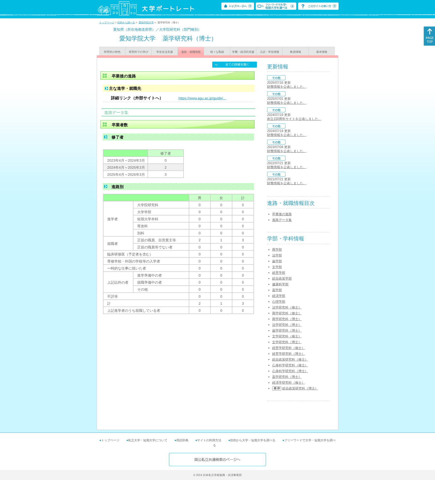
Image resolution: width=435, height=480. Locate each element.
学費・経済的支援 (243, 51)
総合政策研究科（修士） (290, 359)
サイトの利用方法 (209, 440)
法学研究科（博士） (287, 325)
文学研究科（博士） (287, 342)
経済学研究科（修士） (288, 382)
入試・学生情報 (269, 51)
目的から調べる (126, 22)
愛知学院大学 (146, 22)
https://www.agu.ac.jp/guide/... (202, 98)
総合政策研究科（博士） (300, 388)
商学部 (277, 249)
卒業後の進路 (282, 214)
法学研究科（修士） (287, 307)
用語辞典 (182, 440)
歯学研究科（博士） (287, 330)
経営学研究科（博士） (288, 354)
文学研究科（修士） (287, 336)
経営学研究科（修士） (288, 348)
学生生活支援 (164, 51)
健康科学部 (280, 284)
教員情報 (295, 51)
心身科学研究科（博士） (290, 371)
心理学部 (278, 301)
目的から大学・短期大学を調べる (252, 440)
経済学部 (278, 296)
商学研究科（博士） (287, 319)
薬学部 (277, 290)
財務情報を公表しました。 (286, 87)
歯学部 (277, 261)
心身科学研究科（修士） (290, 365)
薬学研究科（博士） (287, 377)
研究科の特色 (112, 51)
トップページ (106, 22)
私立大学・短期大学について (147, 440)
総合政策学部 (282, 278)
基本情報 (321, 51)
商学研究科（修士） (287, 313)
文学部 (277, 267)
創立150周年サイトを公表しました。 (294, 119)
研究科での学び (138, 51)
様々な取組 (217, 51)
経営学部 (278, 273)
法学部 (277, 255)
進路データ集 (282, 220)
